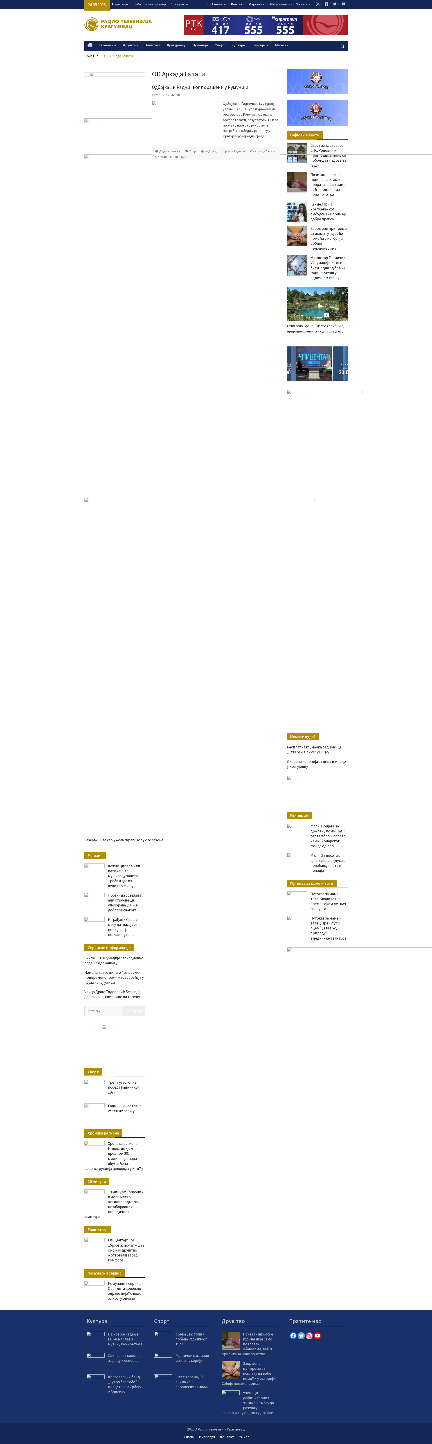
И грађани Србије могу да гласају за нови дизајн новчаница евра (123, 927)
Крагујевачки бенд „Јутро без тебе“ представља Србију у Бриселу (124, 1384)
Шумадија (199, 45)
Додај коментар (170, 151)
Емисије (258, 45)
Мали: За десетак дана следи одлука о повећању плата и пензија (327, 863)
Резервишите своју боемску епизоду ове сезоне (123, 840)
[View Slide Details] (317, 363)
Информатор (281, 4)
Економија (107, 45)
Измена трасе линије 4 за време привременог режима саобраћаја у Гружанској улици (114, 977)
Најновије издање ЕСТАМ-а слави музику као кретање (125, 1339)
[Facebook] (293, 1335)
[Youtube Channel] (317, 1335)
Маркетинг (257, 4)
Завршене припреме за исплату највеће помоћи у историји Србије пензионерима (248, 1373)
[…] (268, 136)
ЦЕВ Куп (180, 157)
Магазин (281, 45)
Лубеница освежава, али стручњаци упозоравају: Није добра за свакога (125, 903)
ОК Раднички (164, 157)
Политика (152, 45)
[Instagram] (309, 1335)
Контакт (237, 4)
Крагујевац (176, 45)
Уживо (301, 4)
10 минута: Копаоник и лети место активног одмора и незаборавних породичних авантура (113, 1204)
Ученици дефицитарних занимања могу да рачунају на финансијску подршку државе (248, 1402)
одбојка (210, 151)
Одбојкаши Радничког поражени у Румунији (200, 87)
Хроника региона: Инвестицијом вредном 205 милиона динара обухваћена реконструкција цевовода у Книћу (113, 1156)
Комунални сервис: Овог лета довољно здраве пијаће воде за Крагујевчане (124, 1291)
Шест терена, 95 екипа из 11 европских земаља (192, 1381)
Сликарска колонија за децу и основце (125, 1358)
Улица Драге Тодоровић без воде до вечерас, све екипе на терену (112, 994)
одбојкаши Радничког (233, 151)
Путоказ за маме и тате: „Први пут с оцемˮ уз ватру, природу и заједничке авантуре (328, 928)
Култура (238, 45)
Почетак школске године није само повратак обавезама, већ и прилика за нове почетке (247, 1344)
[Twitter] (301, 1335)
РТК (177, 95)
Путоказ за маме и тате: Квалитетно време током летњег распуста (328, 901)
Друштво (130, 45)
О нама (216, 4)
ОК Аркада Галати (262, 151)
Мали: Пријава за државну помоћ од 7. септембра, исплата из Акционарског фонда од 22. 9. (327, 836)
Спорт (220, 45)
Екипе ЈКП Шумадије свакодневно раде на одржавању (113, 960)
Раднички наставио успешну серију (125, 1108)
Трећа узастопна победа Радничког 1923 (123, 1087)
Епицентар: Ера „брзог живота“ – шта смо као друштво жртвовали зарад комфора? (126, 1250)
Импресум (207, 1437)
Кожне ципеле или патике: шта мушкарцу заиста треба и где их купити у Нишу (124, 875)
